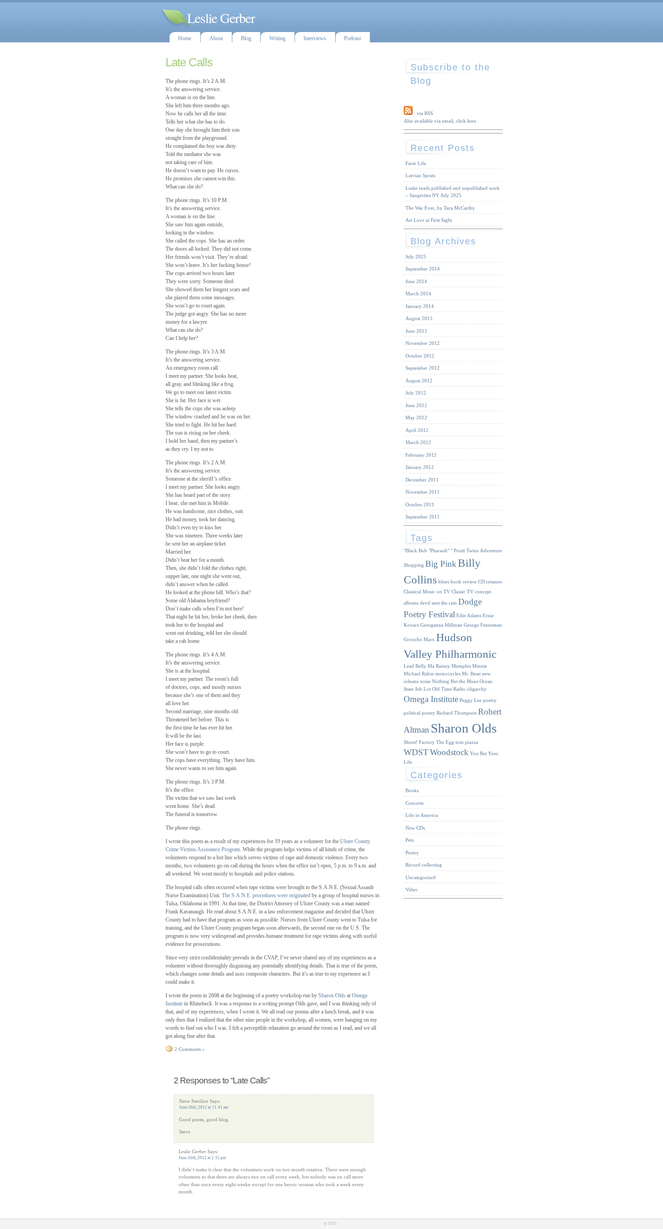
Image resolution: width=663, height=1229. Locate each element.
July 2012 (415, 392)
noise (425, 681)
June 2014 (416, 281)
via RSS (425, 113)
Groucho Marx (419, 639)
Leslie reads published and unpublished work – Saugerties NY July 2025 (452, 191)
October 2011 (419, 504)
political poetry (419, 713)
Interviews (315, 38)
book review (464, 581)
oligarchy (477, 689)
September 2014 (422, 268)
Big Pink (440, 564)
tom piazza (467, 742)
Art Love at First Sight (428, 220)
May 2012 (416, 417)
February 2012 (421, 455)
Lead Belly (415, 666)
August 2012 (419, 380)
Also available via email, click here (440, 121)
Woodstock (449, 752)
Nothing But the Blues (455, 681)
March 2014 (418, 293)
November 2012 (422, 343)
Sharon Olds (331, 995)
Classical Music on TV (427, 591)
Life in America (421, 815)
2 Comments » (190, 1049)
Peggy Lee (471, 700)
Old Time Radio (448, 689)
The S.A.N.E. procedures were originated (266, 895)
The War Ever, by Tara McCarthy (440, 208)
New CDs (415, 827)
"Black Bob (415, 550)
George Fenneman (483, 625)
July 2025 (415, 256)
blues (443, 581)
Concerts (414, 803)
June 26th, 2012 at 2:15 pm (202, 1158)
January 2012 (419, 467)
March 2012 (418, 442)
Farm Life (415, 163)
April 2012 (416, 430)
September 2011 (422, 516)
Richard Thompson (457, 713)
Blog (246, 38)
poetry (490, 700)
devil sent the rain (438, 603)
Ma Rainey (439, 666)
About (216, 38)
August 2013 (419, 318)
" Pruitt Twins (465, 550)
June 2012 (416, 405)
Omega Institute (431, 699)
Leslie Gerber (221, 18)
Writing (277, 38)
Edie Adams (468, 615)
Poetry (412, 852)
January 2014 (419, 306)
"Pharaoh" (438, 550)
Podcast (352, 38)
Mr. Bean (471, 673)
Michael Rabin (419, 673)
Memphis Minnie (469, 666)
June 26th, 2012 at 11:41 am (203, 1107)
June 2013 (416, 331)
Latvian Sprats (420, 175)
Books (412, 790)
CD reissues (490, 581)
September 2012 (422, 368)
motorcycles (447, 673)
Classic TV (462, 591)
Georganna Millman (441, 625)
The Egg (445, 742)
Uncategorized (420, 877)
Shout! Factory (419, 742)
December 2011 (422, 479)
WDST (416, 752)
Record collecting (423, 864)
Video (411, 889)
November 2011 (422, 492)
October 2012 (419, 355)
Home (184, 38)
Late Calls (189, 62)
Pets (409, 840)
